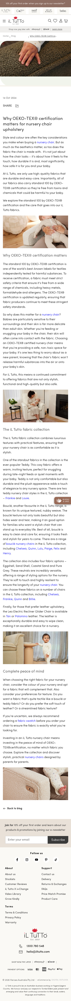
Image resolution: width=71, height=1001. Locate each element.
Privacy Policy (13, 917)
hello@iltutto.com (38, 951)
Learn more (57, 29)
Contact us (48, 874)
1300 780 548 (35, 946)
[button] (4, 21)
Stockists (10, 879)
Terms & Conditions (16, 912)
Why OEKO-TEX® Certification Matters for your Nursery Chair (43, 36)
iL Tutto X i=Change (16, 889)
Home (6, 36)
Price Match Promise (54, 894)
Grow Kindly (12, 899)
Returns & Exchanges (54, 884)
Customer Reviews (16, 884)
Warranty (10, 922)
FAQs (44, 889)
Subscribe (58, 839)
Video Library (13, 894)
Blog (13, 36)
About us (10, 874)
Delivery (46, 879)
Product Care (50, 899)
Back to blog (14, 808)
